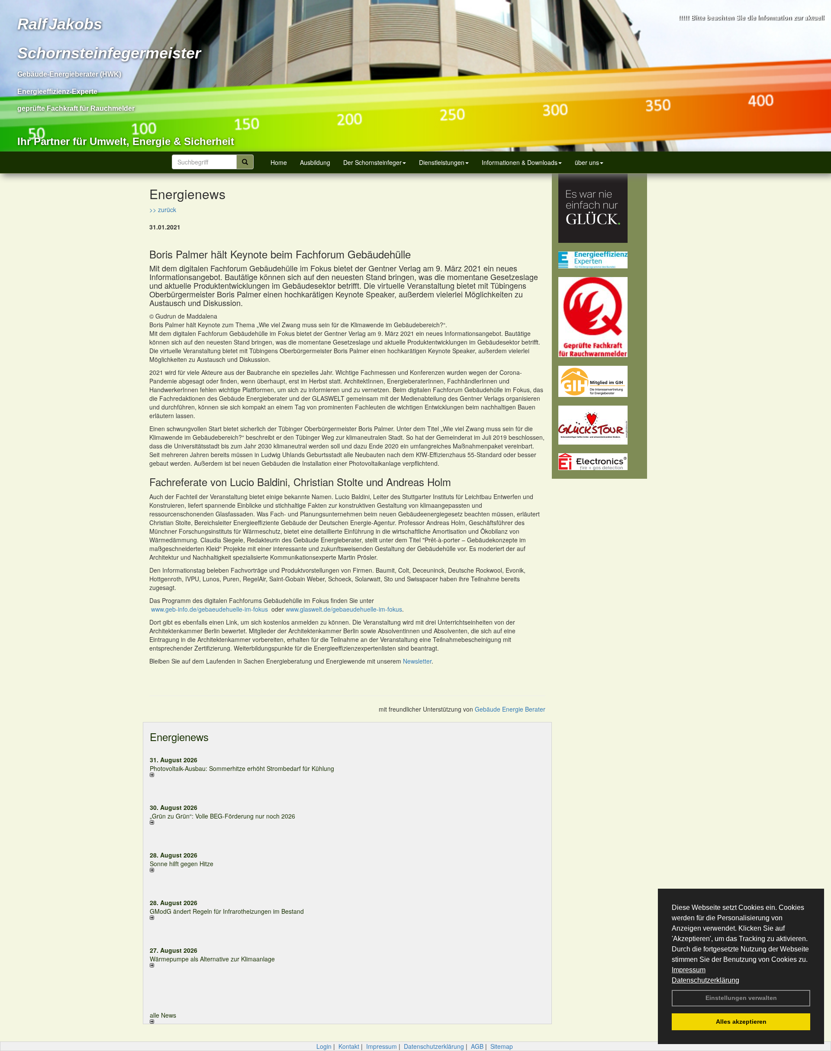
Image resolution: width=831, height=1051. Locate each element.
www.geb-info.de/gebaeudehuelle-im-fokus (209, 609)
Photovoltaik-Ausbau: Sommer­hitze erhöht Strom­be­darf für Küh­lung (242, 768)
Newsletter (417, 661)
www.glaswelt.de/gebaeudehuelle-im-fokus (344, 609)
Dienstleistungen (441, 162)
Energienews (179, 736)
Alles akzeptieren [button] (741, 1021)
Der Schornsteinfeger (372, 162)
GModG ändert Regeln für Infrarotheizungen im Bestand (227, 911)
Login (324, 1046)
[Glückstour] (599, 425)
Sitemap (501, 1046)
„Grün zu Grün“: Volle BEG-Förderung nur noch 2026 (222, 816)
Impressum (688, 970)
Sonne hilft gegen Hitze (181, 863)
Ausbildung (315, 162)
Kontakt (348, 1046)
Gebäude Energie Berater (510, 709)
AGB (477, 1046)
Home (279, 162)
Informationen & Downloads (519, 162)
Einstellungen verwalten (741, 997)
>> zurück (162, 209)
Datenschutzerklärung (705, 980)
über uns (587, 162)
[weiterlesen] (245, 775)
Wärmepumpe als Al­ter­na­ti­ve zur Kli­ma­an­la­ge (212, 958)
